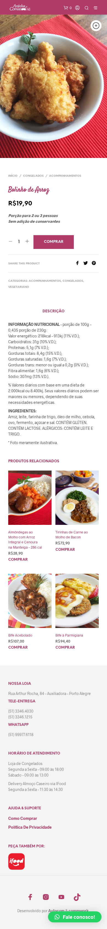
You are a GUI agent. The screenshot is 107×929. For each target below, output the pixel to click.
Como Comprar (22, 818)
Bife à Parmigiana (69, 635)
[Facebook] (79, 263)
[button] (75, 916)
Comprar (18, 560)
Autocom (56, 911)
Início (13, 176)
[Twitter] (87, 263)
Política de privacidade (30, 827)
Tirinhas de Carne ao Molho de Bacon (71, 534)
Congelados (33, 176)
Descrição (53, 311)
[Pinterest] (95, 263)
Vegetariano (18, 287)
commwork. (79, 911)
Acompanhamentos (65, 176)
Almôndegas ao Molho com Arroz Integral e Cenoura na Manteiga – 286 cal (25, 539)
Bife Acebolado (20, 635)
